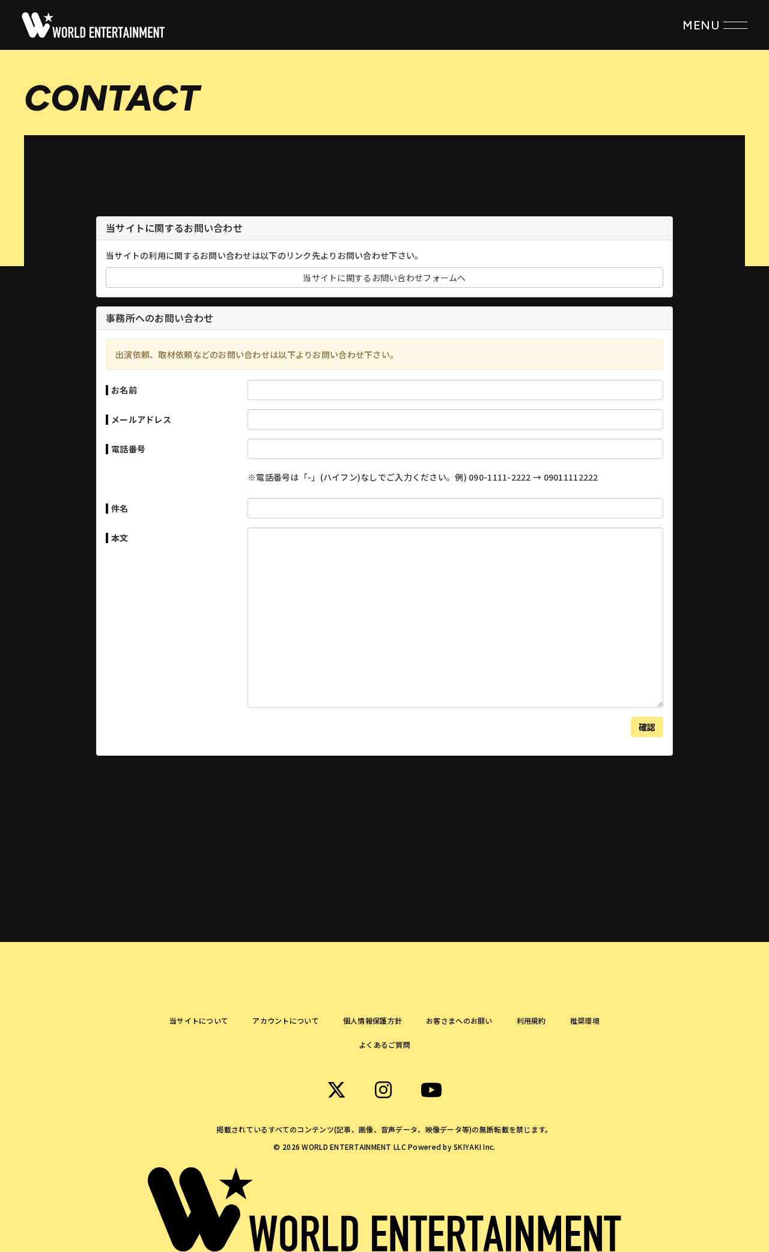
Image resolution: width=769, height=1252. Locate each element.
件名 (120, 508)
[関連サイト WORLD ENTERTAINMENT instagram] (383, 1089)
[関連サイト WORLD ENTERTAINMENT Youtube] (431, 1089)
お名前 (124, 390)
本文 (120, 538)
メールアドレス (141, 419)
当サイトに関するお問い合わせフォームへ (384, 278)
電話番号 (128, 449)
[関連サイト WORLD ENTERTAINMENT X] (336, 1089)
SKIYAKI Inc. (474, 1146)
